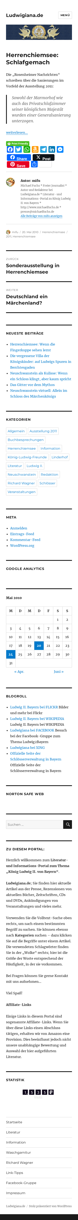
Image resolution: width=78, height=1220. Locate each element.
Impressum (15, 1193)
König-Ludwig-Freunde (27, 457)
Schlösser (47, 483)
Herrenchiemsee (53, 232)
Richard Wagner (21, 483)
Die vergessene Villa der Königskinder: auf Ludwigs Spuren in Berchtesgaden (40, 361)
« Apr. (19, 672)
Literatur (15, 466)
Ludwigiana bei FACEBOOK (32, 730)
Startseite (14, 1122)
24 (11, 654)
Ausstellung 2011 (43, 431)
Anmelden (18, 528)
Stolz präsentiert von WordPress (50, 1206)
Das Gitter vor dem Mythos (32, 385)
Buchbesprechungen (26, 440)
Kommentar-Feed (25, 540)
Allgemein (16, 431)
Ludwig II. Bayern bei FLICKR (34, 707)
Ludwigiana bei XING (27, 748)
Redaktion (49, 475)
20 (39, 645)
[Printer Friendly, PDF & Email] (17, 143)
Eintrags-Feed (22, 534)
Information (50, 448)
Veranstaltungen (22, 492)
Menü (65, 15)
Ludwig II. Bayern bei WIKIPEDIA (37, 719)
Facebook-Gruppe (21, 1183)
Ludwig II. (35, 466)
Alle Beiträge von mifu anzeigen (41, 216)
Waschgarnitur (18, 1152)
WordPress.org (22, 545)
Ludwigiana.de (24, 15)
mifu (15, 232)
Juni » (59, 672)
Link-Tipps (14, 1173)
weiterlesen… (17, 132)
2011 (8, 236)
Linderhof (60, 457)
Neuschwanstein (22, 475)
